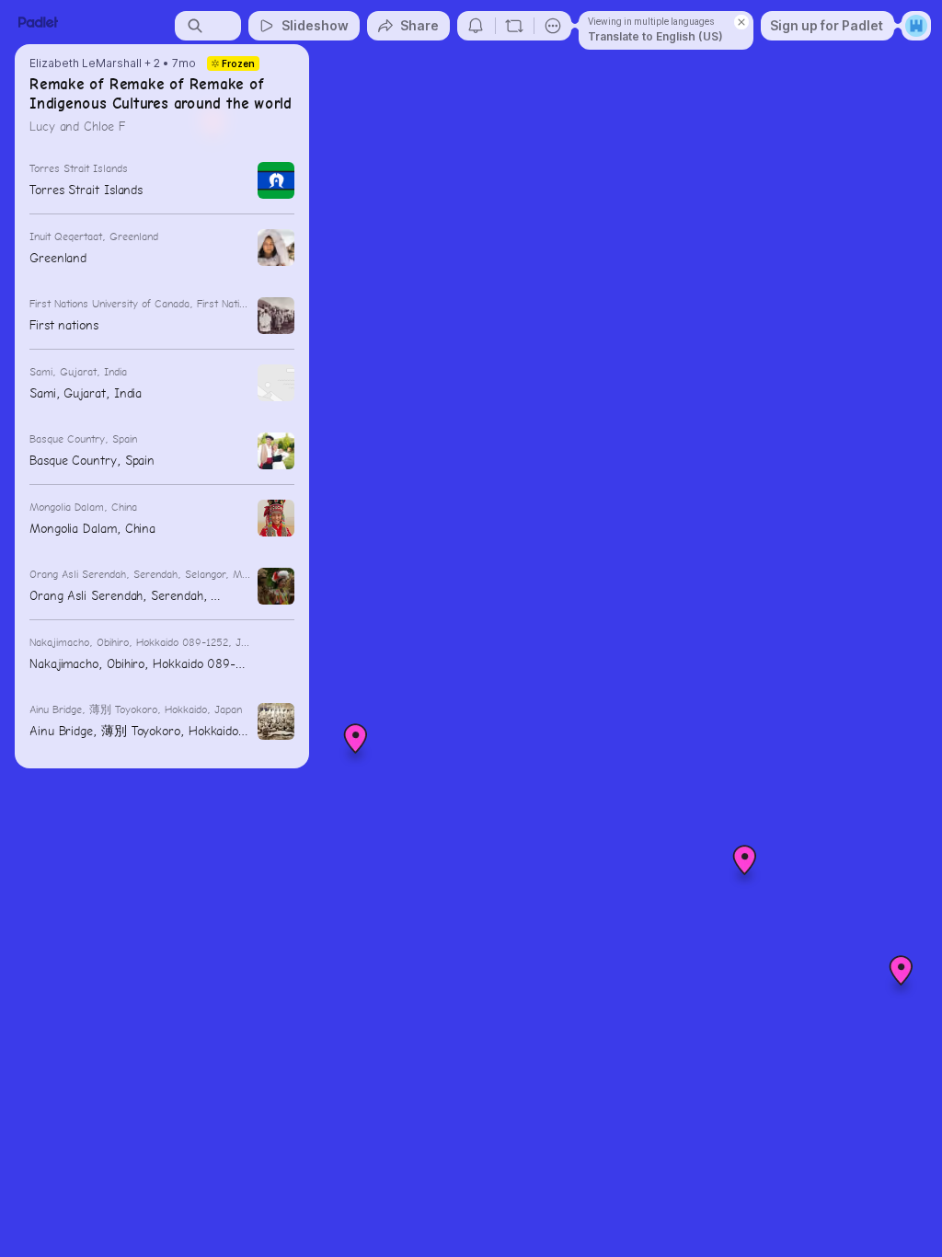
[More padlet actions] (552, 25)
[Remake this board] (514, 25)
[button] (745, 866)
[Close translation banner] (741, 22)
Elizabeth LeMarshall (85, 63)
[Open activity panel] (475, 25)
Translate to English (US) (655, 36)
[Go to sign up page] (916, 25)
